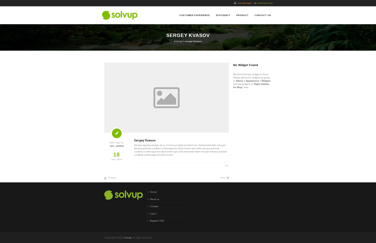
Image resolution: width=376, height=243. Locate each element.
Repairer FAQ (157, 221)
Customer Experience (194, 15)
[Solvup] (119, 15)
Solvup (127, 237)
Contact (154, 206)
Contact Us (263, 15)
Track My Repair (244, 3)
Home (153, 192)
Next (223, 177)
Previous (112, 178)
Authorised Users (265, 3)
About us (154, 199)
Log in (153, 213)
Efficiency (223, 15)
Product (242, 15)
